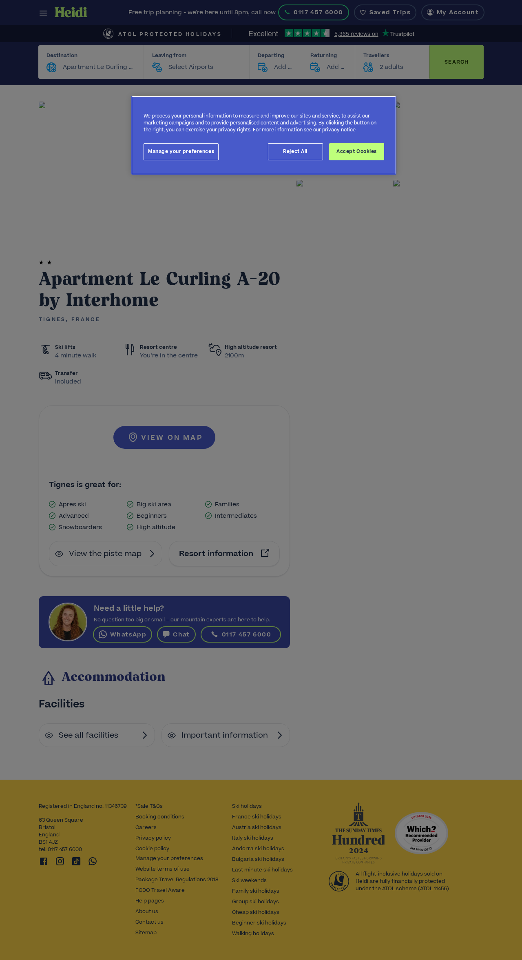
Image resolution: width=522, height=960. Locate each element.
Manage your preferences (181, 151)
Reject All (295, 151)
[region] (263, 135)
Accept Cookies (356, 151)
